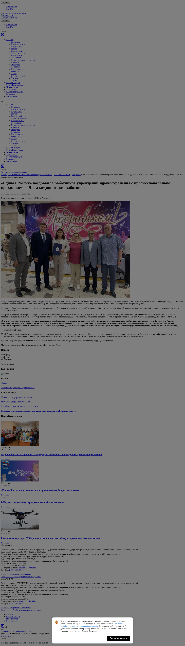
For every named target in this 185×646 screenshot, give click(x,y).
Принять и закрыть (118, 638)
